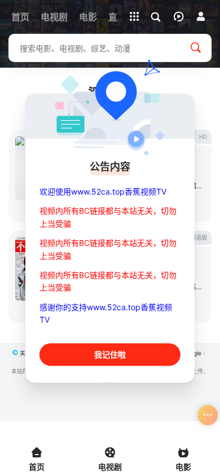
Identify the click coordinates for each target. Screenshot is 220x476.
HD (203, 136)
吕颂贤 (200, 287)
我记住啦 (110, 354)
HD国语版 (194, 237)
